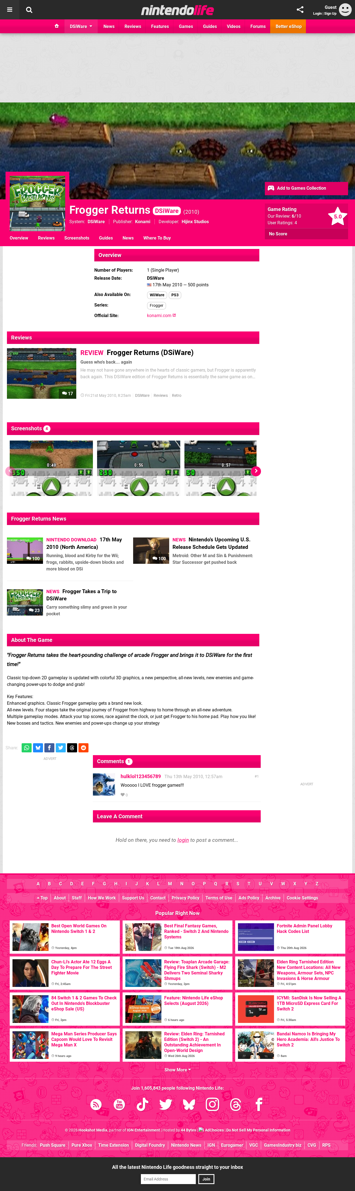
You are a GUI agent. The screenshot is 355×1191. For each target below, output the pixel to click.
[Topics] (9, 9)
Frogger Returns (124, 210)
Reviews (46, 238)
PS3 (175, 295)
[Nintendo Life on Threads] (235, 1105)
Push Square (52, 1145)
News (128, 238)
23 (37, 610)
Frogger (156, 305)
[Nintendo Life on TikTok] (142, 1105)
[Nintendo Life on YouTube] (119, 1105)
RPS (326, 1145)
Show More (176, 1069)
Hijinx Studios (195, 221)
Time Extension (113, 1145)
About (60, 898)
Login (317, 13)
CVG (312, 1145)
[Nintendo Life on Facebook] (259, 1105)
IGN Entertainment (143, 1130)
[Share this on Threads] (72, 747)
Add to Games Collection (301, 188)
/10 (296, 216)
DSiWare (96, 221)
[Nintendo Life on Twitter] (166, 1105)
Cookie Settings (302, 898)
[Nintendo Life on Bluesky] (189, 1105)
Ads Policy (249, 898)
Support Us (133, 898)
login (183, 840)
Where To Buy (157, 238)
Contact (158, 898)
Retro (176, 395)
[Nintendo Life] (177, 10)
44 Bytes (188, 1130)
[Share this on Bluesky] (38, 747)
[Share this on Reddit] (83, 747)
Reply (137, 795)
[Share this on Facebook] (49, 747)
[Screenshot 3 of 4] (226, 468)
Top (43, 898)
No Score (278, 233)
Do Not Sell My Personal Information (258, 1130)
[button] (256, 471)
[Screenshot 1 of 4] (51, 468)
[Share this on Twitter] (61, 747)
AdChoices (214, 1130)
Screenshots (76, 238)
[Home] (56, 26)
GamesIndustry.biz (282, 1145)
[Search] (29, 9)
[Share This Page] (300, 9)
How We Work (102, 898)
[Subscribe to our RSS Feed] (96, 1105)
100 (35, 558)
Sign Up (330, 13)
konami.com (160, 315)
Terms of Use (219, 898)
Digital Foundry (150, 1145)
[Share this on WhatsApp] (27, 747)
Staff (77, 898)
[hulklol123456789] (104, 793)
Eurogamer (232, 1145)
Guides (106, 238)
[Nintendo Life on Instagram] (212, 1105)
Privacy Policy (185, 898)
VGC (253, 1145)
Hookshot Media (92, 1130)
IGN (211, 1145)
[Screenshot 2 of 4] (138, 468)
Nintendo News (186, 1145)
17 (70, 393)
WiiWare (157, 295)
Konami (142, 221)
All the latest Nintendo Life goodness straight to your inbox (177, 1167)
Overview (19, 238)
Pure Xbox (82, 1145)
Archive (273, 898)
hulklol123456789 (141, 776)
